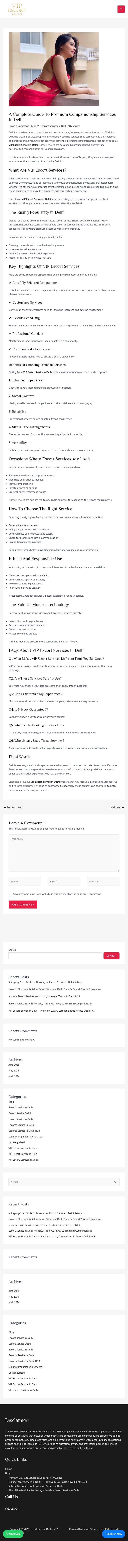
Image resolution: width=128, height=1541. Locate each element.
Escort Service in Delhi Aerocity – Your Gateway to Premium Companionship (50, 1003)
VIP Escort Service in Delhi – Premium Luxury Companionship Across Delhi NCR (51, 1010)
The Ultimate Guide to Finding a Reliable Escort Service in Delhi (43, 1490)
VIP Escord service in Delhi (23, 1148)
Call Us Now (115, 1534)
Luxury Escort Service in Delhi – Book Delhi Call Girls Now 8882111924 (47, 1481)
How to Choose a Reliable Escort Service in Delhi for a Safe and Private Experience (54, 989)
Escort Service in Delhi (20, 1119)
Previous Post (13, 807)
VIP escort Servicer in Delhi (52, 126)
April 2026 (14, 1076)
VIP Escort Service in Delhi (23, 144)
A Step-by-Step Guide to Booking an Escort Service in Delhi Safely (45, 982)
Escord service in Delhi (20, 1107)
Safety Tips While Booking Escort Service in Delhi (35, 1486)
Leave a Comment (19, 126)
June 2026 (13, 1064)
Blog (33, 126)
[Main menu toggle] (121, 9)
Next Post (117, 807)
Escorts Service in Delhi (21, 1124)
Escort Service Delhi (19, 1113)
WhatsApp (14, 1534)
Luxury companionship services (25, 1136)
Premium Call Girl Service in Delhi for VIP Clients (35, 1477)
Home (8, 1469)
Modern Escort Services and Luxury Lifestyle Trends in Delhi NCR (44, 996)
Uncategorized (16, 1142)
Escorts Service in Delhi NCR (24, 1130)
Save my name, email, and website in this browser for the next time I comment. (57, 894)
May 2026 (13, 1070)
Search (12, 949)
